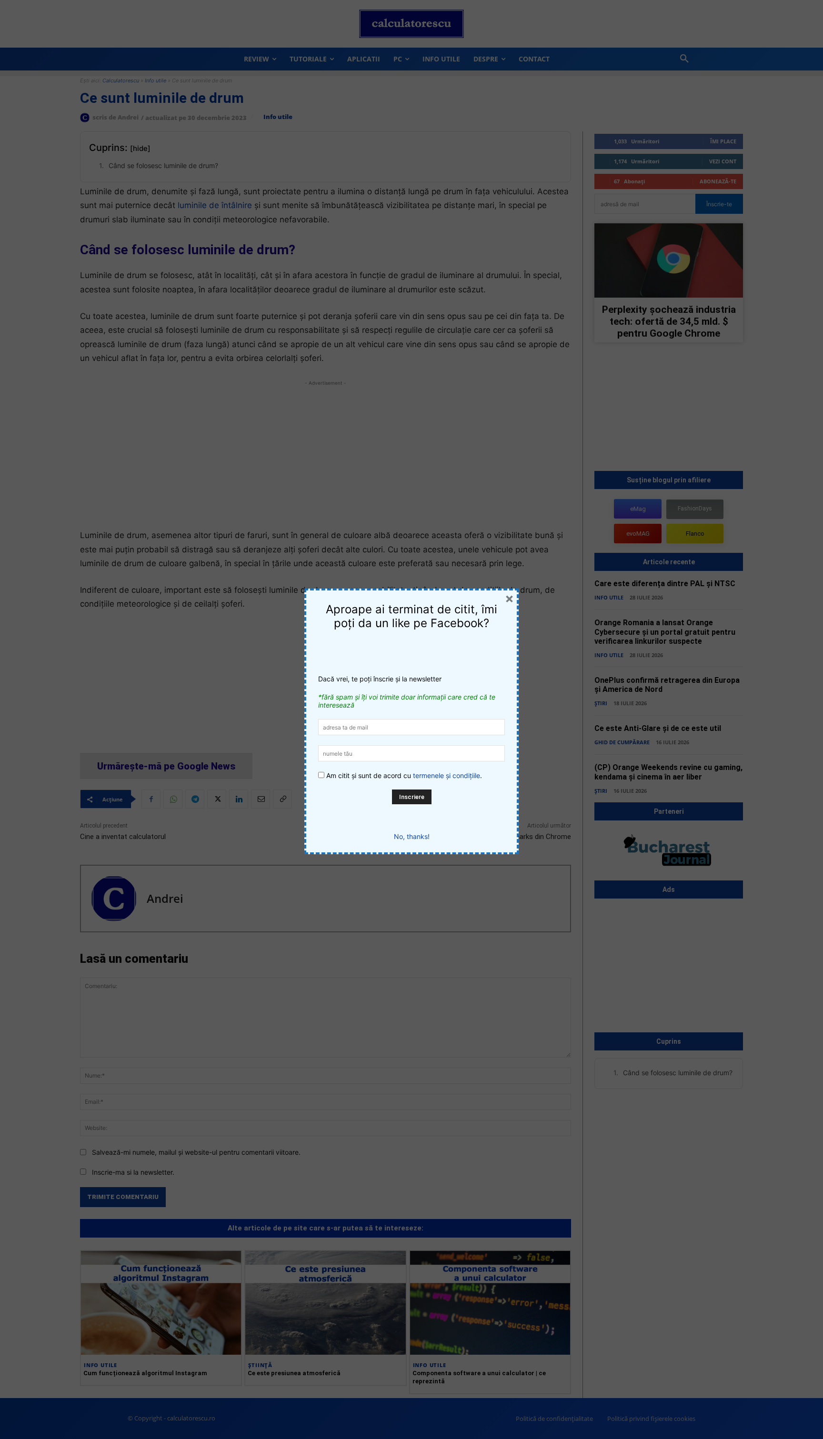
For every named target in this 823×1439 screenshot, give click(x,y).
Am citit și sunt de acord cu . (403, 775)
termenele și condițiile (446, 775)
